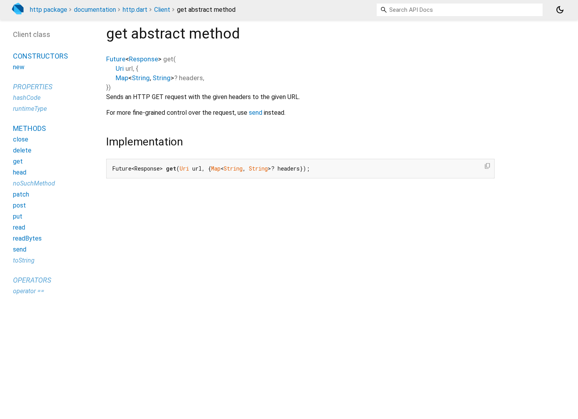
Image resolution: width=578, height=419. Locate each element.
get (18, 161)
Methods (29, 128)
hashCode (26, 97)
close (20, 139)
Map (122, 78)
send (255, 112)
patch (21, 194)
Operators (32, 280)
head (19, 172)
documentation (95, 9)
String (141, 78)
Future (115, 59)
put (17, 216)
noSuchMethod (34, 183)
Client (162, 9)
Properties (32, 87)
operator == (28, 291)
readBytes (27, 238)
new (18, 67)
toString (24, 260)
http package (48, 9)
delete (22, 150)
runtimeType (30, 108)
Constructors (40, 56)
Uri (120, 68)
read (19, 227)
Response (143, 59)
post (19, 205)
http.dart (135, 9)
